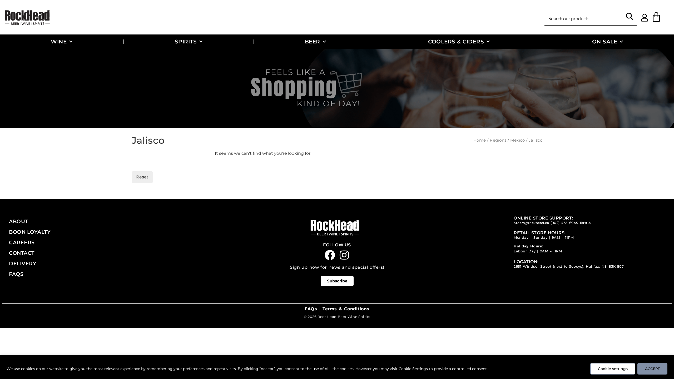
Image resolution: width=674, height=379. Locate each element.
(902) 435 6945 (564, 223)
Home (479, 140)
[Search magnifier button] (629, 18)
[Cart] (656, 17)
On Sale (604, 41)
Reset (142, 176)
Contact (21, 253)
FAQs (16, 274)
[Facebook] (330, 255)
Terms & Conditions (346, 308)
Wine (59, 41)
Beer (312, 41)
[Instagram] (344, 255)
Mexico (517, 140)
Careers (22, 242)
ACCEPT (652, 368)
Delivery (22, 263)
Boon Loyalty (30, 232)
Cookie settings (613, 368)
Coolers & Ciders (456, 41)
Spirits (186, 41)
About (18, 221)
